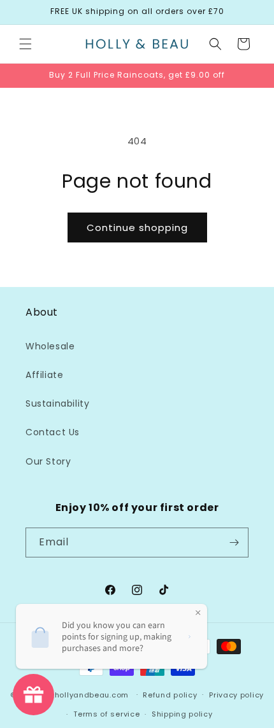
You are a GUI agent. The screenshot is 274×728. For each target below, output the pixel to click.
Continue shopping (137, 227)
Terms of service (106, 714)
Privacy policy (236, 695)
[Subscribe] (234, 542)
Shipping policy (182, 714)
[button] (25, 44)
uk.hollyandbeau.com (86, 694)
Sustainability (57, 403)
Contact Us (52, 432)
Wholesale (50, 346)
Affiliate (44, 374)
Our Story (48, 461)
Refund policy (170, 695)
